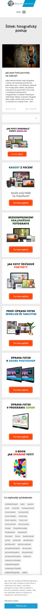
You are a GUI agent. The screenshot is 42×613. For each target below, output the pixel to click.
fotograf (8, 528)
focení (7, 508)
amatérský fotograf (11, 504)
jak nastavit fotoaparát (12, 548)
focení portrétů (23, 512)
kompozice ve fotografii (12, 560)
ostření (24, 572)
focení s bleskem (10, 516)
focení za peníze (23, 524)
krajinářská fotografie (12, 564)
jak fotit (7, 540)
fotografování (22, 532)
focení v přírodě (10, 524)
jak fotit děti (16, 540)
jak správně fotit (27, 552)
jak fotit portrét (10, 544)
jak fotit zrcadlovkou (24, 544)
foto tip (17, 536)
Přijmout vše (21, 606)
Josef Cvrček (12, 109)
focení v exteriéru (10, 520)
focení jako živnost (28, 508)
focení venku (23, 516)
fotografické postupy (20, 528)
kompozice (27, 556)
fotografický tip (10, 532)
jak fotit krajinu (28, 540)
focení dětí (15, 508)
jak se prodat (27, 548)
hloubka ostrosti (28, 536)
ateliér (22, 504)
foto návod (8, 536)
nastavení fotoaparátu (12, 572)
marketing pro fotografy (13, 568)
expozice (30, 504)
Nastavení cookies (11, 600)
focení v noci (23, 520)
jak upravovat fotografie (13, 556)
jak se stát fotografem (12, 552)
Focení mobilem (10, 512)
